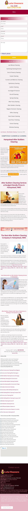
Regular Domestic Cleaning (14, 109)
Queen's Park (4, 267)
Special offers (15, 353)
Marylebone (3, 266)
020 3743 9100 (14, 7)
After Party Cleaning (14, 101)
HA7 (19, 267)
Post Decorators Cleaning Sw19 (8, 412)
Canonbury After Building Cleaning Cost (9, 389)
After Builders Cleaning (14, 105)
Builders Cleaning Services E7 (7, 401)
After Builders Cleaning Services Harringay (10, 375)
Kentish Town (20, 266)
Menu (14, 12)
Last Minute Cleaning (14, 65)
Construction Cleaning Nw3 (7, 395)
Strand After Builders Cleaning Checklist (9, 381)
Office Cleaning (14, 112)
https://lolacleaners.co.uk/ (8, 488)
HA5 (22, 267)
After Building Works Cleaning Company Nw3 (11, 392)
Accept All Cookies (7, 507)
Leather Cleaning (14, 87)
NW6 (12, 267)
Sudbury (9, 267)
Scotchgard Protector (14, 90)
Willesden (15, 266)
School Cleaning (14, 123)
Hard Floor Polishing (14, 120)
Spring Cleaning (14, 98)
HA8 (17, 267)
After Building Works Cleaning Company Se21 (11, 398)
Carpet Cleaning (14, 76)
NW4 (25, 267)
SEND (14, 57)
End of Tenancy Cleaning (14, 72)
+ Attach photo (5, 53)
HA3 (1, 269)
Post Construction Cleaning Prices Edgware (10, 370)
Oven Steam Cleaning (14, 116)
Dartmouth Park (18, 264)
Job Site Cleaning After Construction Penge (10, 384)
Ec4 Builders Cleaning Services (7, 403)
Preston (25, 266)
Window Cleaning (14, 127)
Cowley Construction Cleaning (7, 387)
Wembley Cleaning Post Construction (9, 378)
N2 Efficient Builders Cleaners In (8, 406)
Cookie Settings (5, 505)
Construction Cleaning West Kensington (9, 373)
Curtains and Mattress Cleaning (13, 80)
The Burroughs (9, 266)
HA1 (14, 267)
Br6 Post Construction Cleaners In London (10, 409)
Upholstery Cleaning (13, 83)
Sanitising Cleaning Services (14, 69)
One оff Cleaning (14, 94)
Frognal (13, 264)
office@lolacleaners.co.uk (8, 487)
